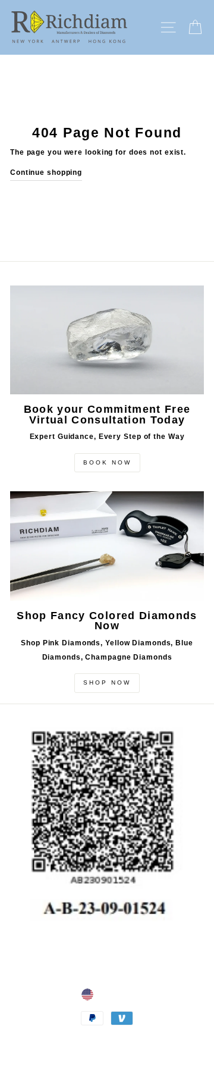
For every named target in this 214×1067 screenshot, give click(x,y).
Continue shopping (46, 172)
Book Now (107, 462)
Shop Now (107, 682)
